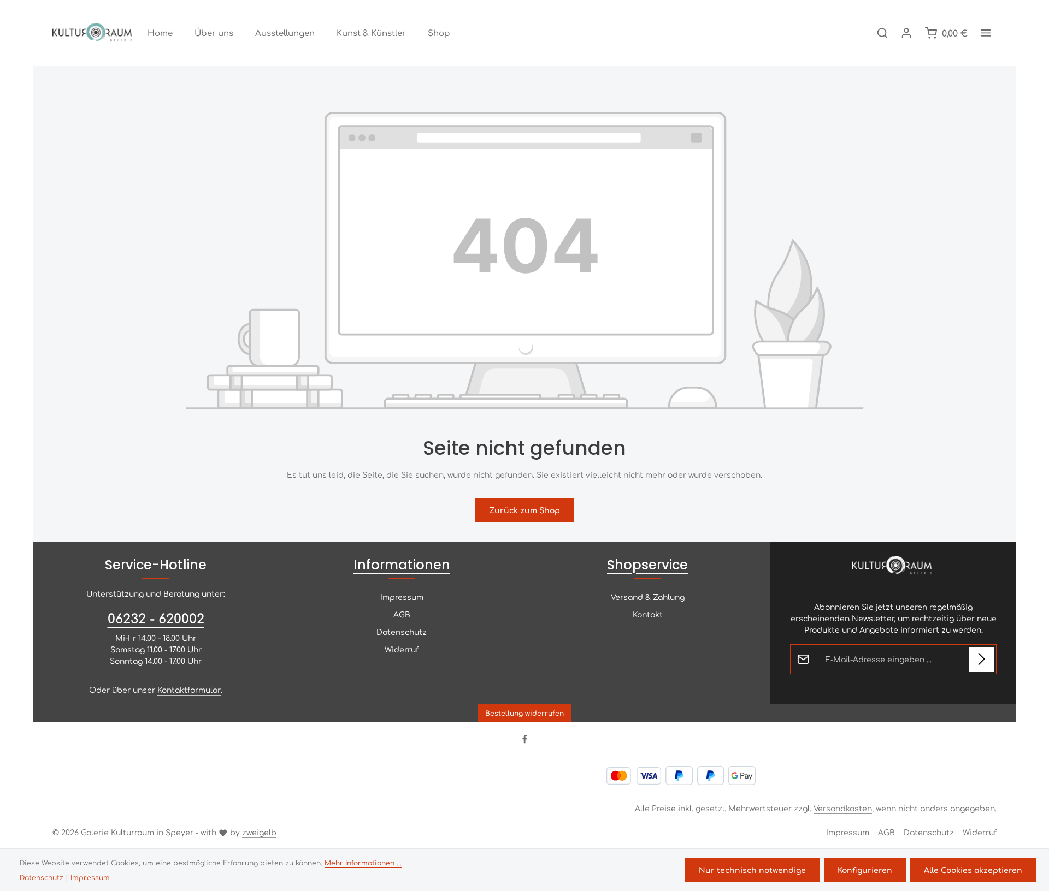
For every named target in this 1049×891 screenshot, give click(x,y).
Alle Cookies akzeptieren (973, 870)
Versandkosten (843, 808)
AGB (401, 614)
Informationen (401, 565)
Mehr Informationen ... (363, 862)
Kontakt (648, 614)
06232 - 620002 (156, 618)
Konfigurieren (865, 870)
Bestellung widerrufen (524, 713)
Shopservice (647, 565)
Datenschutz (401, 632)
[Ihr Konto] (906, 33)
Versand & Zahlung (648, 597)
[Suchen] (882, 33)
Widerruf (402, 649)
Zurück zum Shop (524, 510)
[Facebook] (524, 740)
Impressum (401, 597)
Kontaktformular (189, 689)
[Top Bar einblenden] (986, 33)
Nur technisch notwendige (752, 870)
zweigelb (259, 832)
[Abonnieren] (981, 659)
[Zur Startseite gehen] (93, 33)
